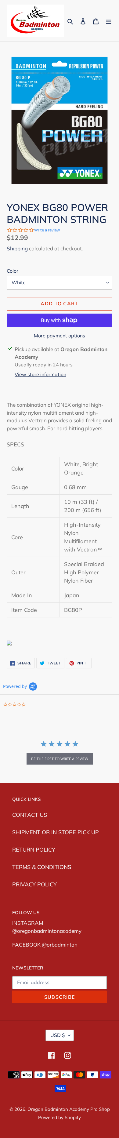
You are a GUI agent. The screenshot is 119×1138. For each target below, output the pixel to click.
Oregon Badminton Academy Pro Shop (68, 1109)
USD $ (57, 1035)
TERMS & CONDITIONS (41, 867)
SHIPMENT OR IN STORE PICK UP (55, 832)
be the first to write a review (59, 759)
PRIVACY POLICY (34, 884)
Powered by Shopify (59, 1117)
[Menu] (108, 20)
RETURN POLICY (33, 849)
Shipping (17, 248)
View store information (40, 374)
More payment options (59, 336)
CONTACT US (29, 814)
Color (12, 271)
